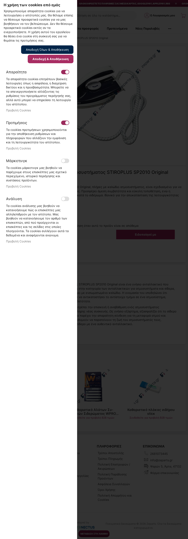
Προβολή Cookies (18, 110)
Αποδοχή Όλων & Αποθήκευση (47, 49)
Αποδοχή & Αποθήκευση (50, 59)
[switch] (65, 72)
